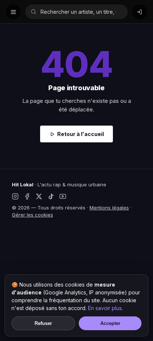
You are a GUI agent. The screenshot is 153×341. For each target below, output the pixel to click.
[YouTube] (62, 196)
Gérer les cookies (32, 215)
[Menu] (13, 11)
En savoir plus (105, 308)
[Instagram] (15, 196)
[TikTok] (51, 196)
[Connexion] (139, 11)
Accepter (110, 323)
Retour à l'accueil (80, 134)
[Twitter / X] (39, 196)
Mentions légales (109, 208)
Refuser (43, 323)
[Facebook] (27, 196)
